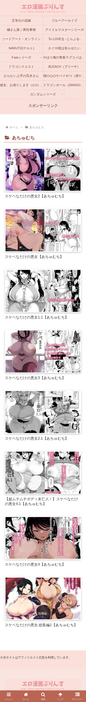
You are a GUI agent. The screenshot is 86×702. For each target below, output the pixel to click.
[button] (77, 684)
